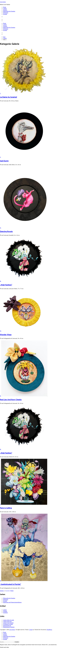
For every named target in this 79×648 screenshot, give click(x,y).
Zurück (2, 590)
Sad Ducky (4, 160)
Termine (5, 10)
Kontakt (5, 14)
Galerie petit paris (7, 621)
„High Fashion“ (6, 284)
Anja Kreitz (3, 2)
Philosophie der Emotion (9, 11)
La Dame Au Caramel (8, 97)
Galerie (5, 8)
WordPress (49, 629)
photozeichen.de (7, 625)
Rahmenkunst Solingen (8, 627)
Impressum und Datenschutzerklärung (12, 602)
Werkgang (5, 12)
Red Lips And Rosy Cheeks (11, 399)
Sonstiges (5, 612)
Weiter (12, 590)
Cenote (30, 629)
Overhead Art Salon (8, 624)
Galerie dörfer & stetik (8, 620)
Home (4, 7)
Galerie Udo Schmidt (8, 622)
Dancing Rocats (6, 231)
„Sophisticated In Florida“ (10, 584)
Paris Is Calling (6, 508)
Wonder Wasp (5, 334)
